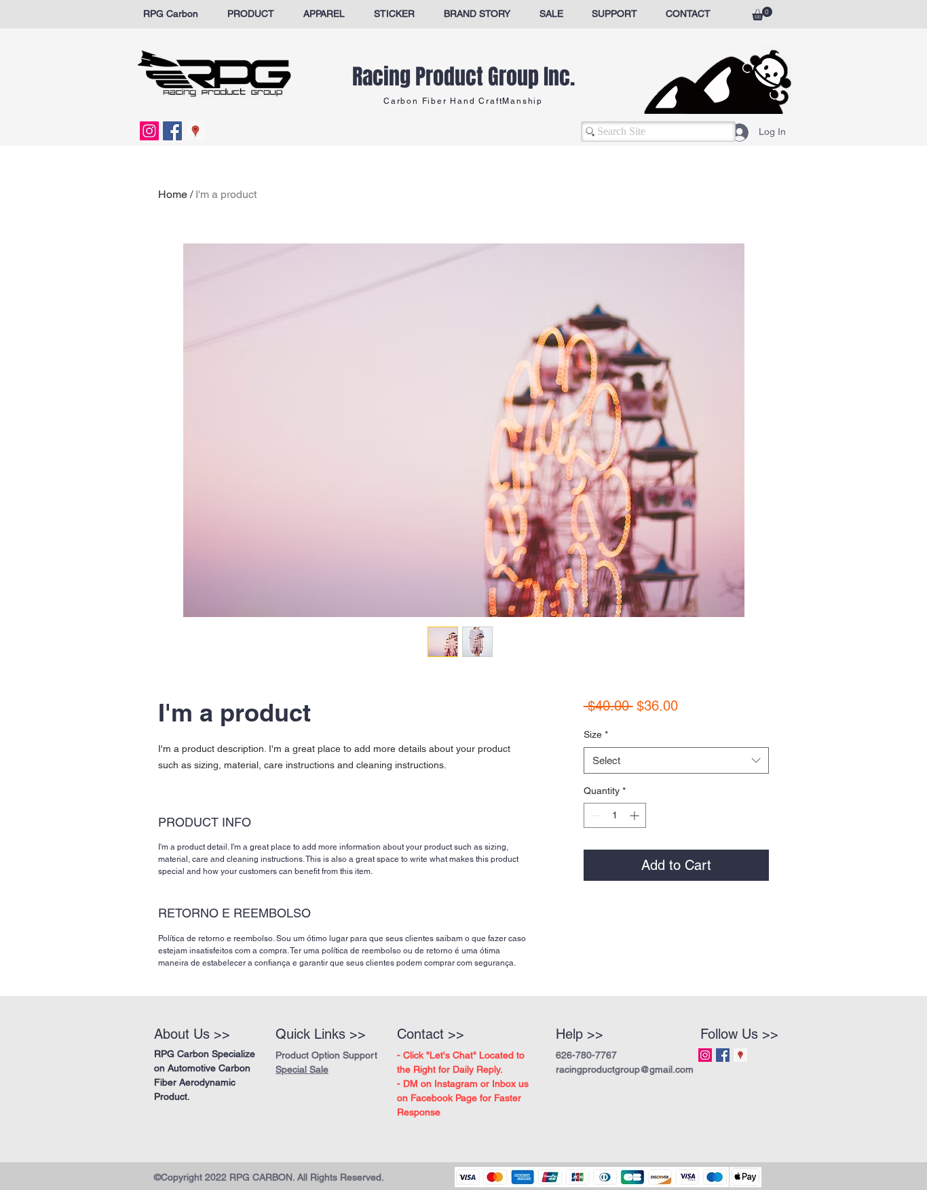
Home (172, 194)
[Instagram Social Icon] (149, 130)
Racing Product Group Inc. (463, 77)
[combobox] (676, 760)
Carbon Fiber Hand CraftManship (463, 101)
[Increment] (635, 815)
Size (596, 734)
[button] (762, 13)
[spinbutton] (615, 815)
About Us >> (192, 1034)
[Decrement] (594, 815)
